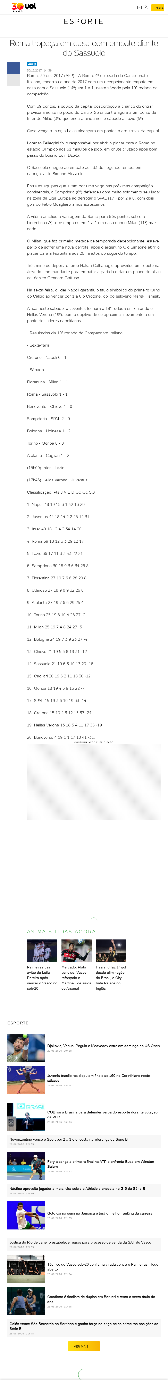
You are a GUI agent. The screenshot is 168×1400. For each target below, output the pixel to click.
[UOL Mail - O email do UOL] (139, 7)
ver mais (81, 1346)
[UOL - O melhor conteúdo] (24, 7)
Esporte (84, 21)
